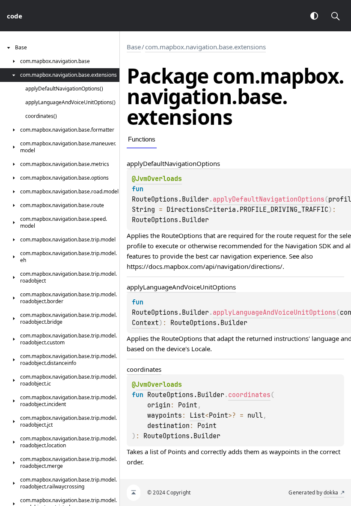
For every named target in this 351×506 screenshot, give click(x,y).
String (143, 209)
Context (145, 323)
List (197, 415)
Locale (200, 348)
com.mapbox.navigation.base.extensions (205, 46)
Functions (141, 139)
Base (134, 46)
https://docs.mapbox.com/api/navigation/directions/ (205, 266)
